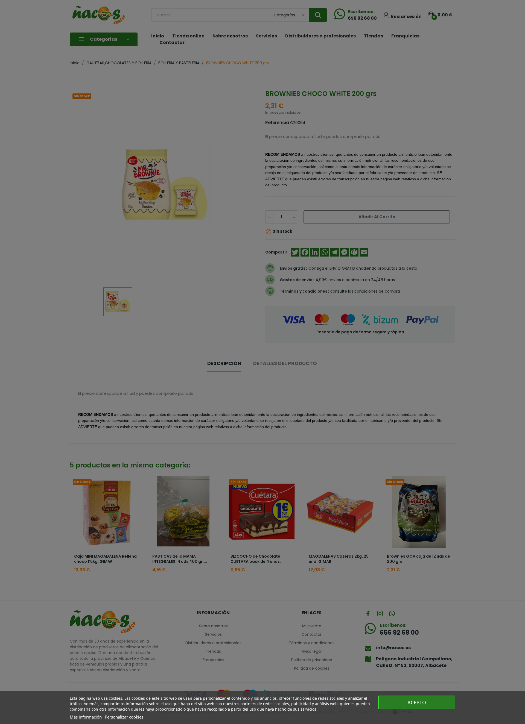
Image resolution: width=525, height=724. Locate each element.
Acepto (416, 702)
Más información (86, 717)
